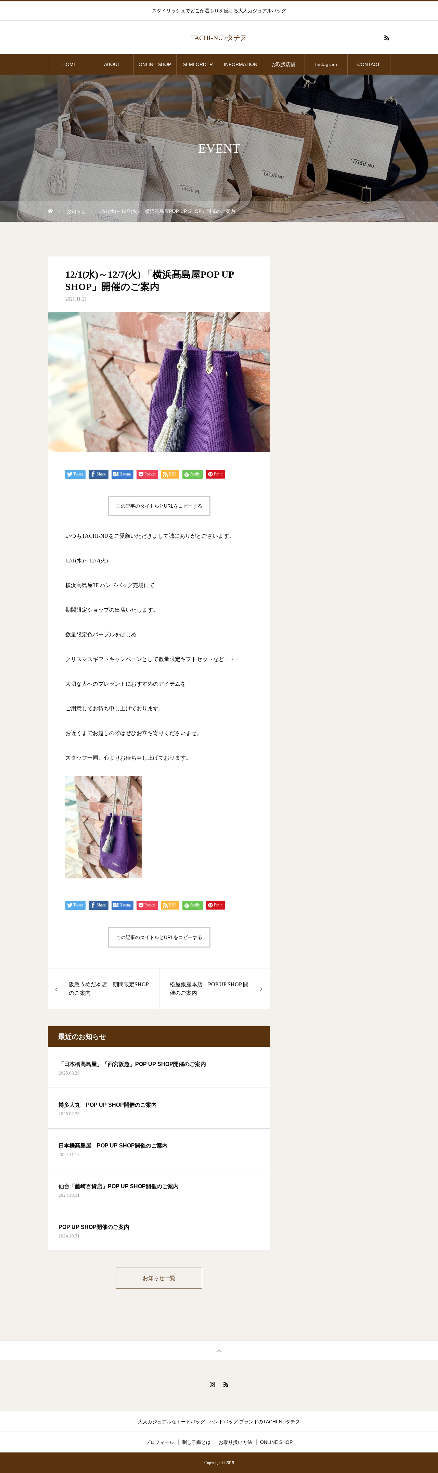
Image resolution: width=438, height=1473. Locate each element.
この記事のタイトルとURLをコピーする (159, 506)
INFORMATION (240, 64)
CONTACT (368, 64)
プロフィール (159, 1442)
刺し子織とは (196, 1442)
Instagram (326, 64)
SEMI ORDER (198, 64)
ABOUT (112, 64)
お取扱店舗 (285, 64)
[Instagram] (212, 1384)
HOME (69, 64)
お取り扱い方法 (235, 1442)
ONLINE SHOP (155, 64)
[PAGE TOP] (219, 1350)
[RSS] (386, 37)
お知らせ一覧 (159, 1278)
